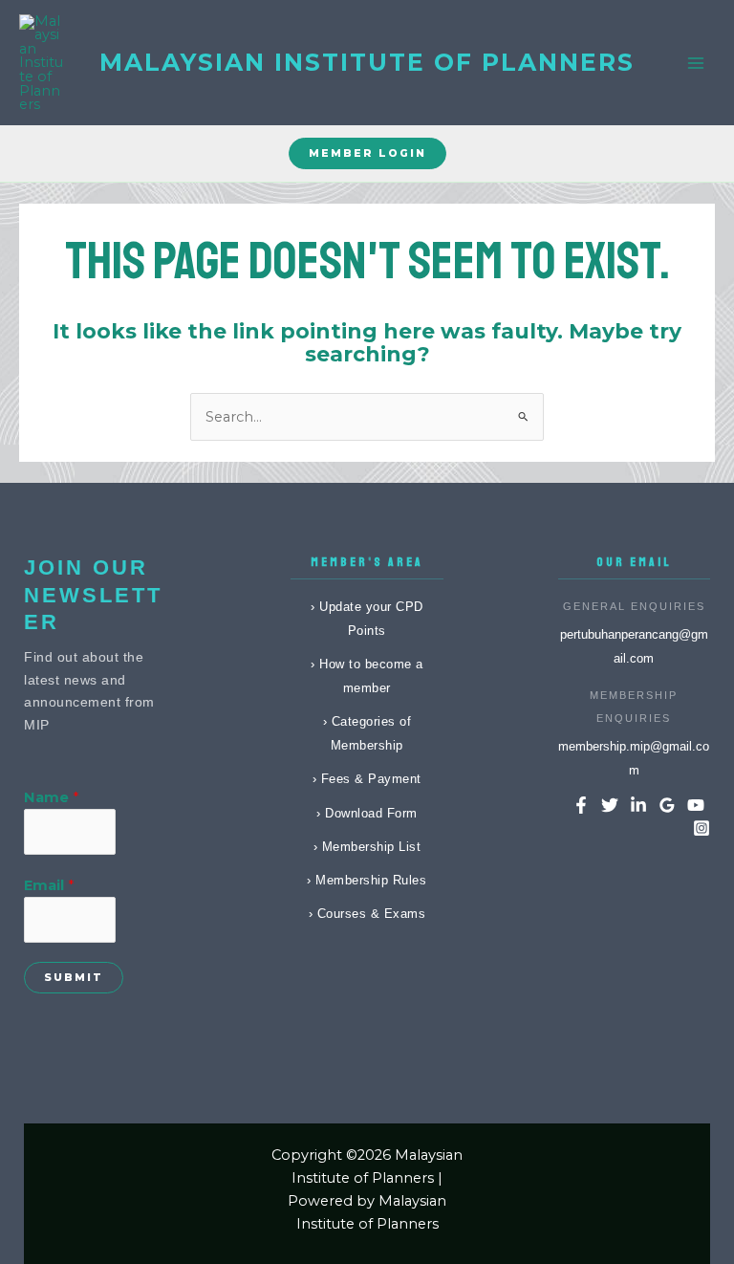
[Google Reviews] (667, 805)
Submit (73, 977)
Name (51, 797)
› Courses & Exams (367, 913)
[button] (367, 153)
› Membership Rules (366, 880)
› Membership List (367, 846)
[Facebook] (581, 805)
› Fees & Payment (367, 779)
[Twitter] (609, 805)
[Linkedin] (638, 805)
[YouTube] (695, 805)
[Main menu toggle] (696, 62)
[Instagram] (701, 828)
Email (49, 885)
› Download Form (367, 813)
